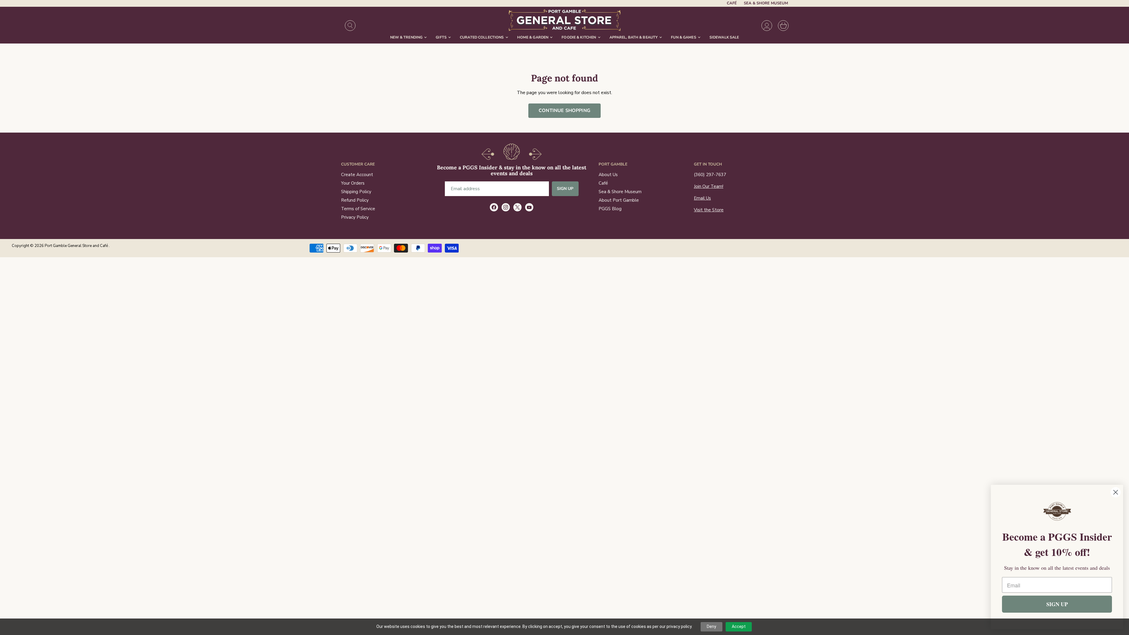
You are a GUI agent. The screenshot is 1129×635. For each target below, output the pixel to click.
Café (732, 3)
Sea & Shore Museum (766, 3)
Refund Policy (355, 200)
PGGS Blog (610, 209)
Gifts (441, 37)
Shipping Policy (356, 192)
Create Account (357, 175)
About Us (608, 175)
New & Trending (407, 37)
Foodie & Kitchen (579, 37)
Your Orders (353, 183)
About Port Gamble (619, 200)
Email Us (702, 198)
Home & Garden (533, 37)
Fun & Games (684, 37)
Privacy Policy (355, 217)
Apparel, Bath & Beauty (634, 37)
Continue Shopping (564, 110)
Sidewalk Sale (724, 37)
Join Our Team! (708, 186)
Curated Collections (482, 37)
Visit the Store (709, 210)
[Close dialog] (1115, 492)
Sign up (565, 188)
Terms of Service (358, 209)
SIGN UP (1057, 604)
